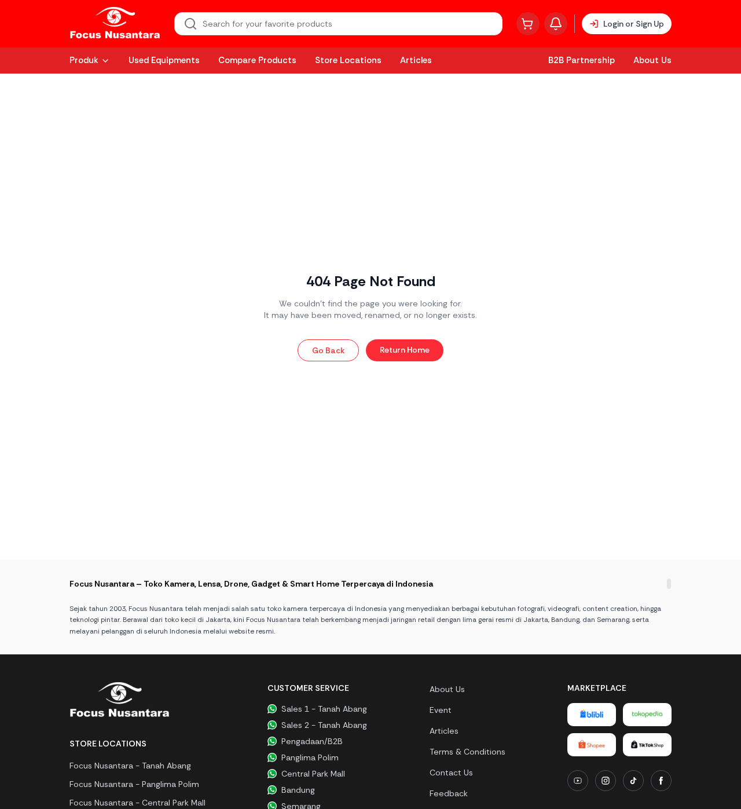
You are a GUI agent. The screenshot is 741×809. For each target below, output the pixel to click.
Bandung (298, 790)
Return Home (405, 350)
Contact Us (451, 772)
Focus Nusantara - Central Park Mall (137, 802)
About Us (652, 60)
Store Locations (348, 60)
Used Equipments (164, 60)
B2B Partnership (581, 60)
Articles (416, 60)
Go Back (328, 350)
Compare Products (257, 60)
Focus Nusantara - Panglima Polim (134, 784)
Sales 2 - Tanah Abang (324, 725)
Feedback (449, 793)
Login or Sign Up (633, 24)
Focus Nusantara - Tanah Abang (130, 765)
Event (441, 710)
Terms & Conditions (467, 751)
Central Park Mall (313, 773)
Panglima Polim (310, 757)
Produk (83, 60)
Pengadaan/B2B (312, 741)
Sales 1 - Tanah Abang (324, 709)
